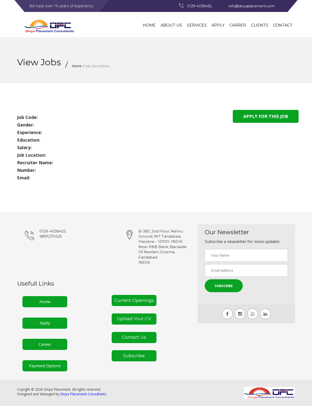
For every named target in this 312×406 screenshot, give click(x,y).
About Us (171, 25)
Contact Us (134, 337)
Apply (218, 25)
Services (197, 25)
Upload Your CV (134, 318)
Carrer (237, 25)
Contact (282, 25)
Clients (259, 25)
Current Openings (134, 300)
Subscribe (134, 355)
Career (45, 344)
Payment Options (45, 365)
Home (149, 25)
